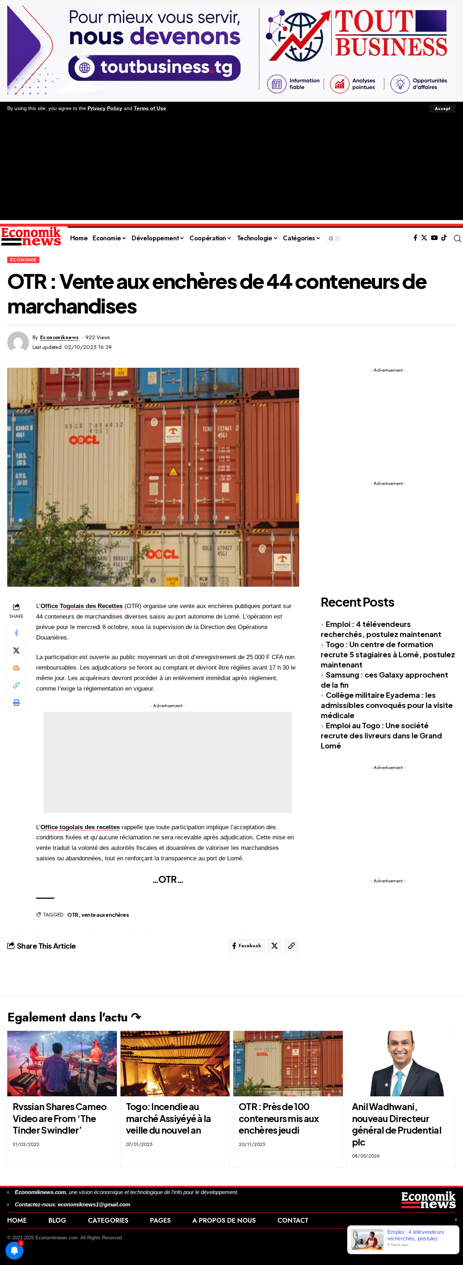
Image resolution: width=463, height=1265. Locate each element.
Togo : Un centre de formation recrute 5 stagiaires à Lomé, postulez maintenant (388, 654)
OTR (72, 914)
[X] (424, 238)
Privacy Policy (105, 108)
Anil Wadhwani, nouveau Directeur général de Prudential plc (396, 1124)
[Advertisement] (231, 169)
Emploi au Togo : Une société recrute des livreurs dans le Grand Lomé (381, 735)
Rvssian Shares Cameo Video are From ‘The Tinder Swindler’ (59, 1118)
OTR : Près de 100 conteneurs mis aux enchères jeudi (279, 1118)
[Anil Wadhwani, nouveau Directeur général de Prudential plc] (401, 1064)
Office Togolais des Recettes (82, 606)
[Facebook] (415, 238)
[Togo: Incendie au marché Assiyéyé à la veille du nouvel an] (175, 1064)
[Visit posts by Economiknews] (18, 342)
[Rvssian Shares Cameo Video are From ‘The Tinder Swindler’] (62, 1064)
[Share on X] (16, 650)
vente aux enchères (105, 914)
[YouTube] (434, 238)
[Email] (16, 667)
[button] (442, 109)
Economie (23, 260)
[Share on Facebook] (16, 633)
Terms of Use (150, 108)
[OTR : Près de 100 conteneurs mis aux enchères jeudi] (288, 1064)
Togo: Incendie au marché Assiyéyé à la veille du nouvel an (168, 1118)
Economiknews (59, 337)
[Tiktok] (444, 238)
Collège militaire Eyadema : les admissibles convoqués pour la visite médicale (387, 705)
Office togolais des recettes (80, 827)
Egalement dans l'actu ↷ (74, 1017)
